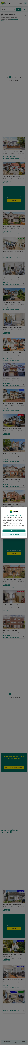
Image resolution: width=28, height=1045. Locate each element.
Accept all (14, 531)
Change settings (14, 534)
